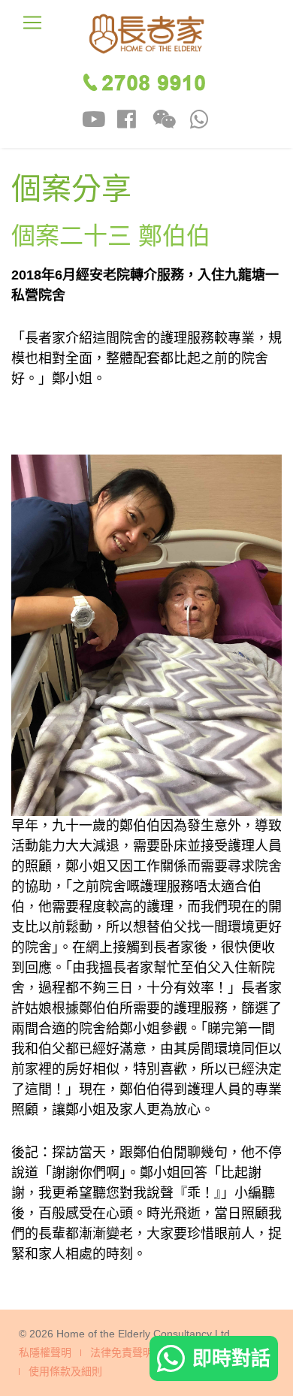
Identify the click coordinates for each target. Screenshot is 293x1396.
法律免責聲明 (121, 1352)
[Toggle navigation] (32, 23)
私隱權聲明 (45, 1352)
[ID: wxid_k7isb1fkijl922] (164, 121)
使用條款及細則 (65, 1371)
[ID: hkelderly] (93, 121)
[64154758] (199, 121)
